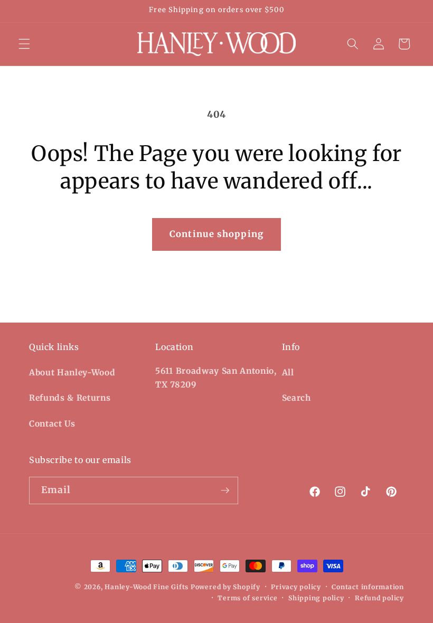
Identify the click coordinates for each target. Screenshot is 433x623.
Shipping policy (316, 598)
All (288, 372)
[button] (24, 43)
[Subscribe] (225, 490)
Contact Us (52, 424)
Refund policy (379, 598)
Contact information (368, 587)
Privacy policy (296, 587)
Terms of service (247, 598)
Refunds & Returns (69, 398)
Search (296, 398)
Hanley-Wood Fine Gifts (147, 587)
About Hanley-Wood (72, 372)
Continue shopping (216, 234)
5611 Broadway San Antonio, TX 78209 (215, 378)
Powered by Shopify (225, 587)
